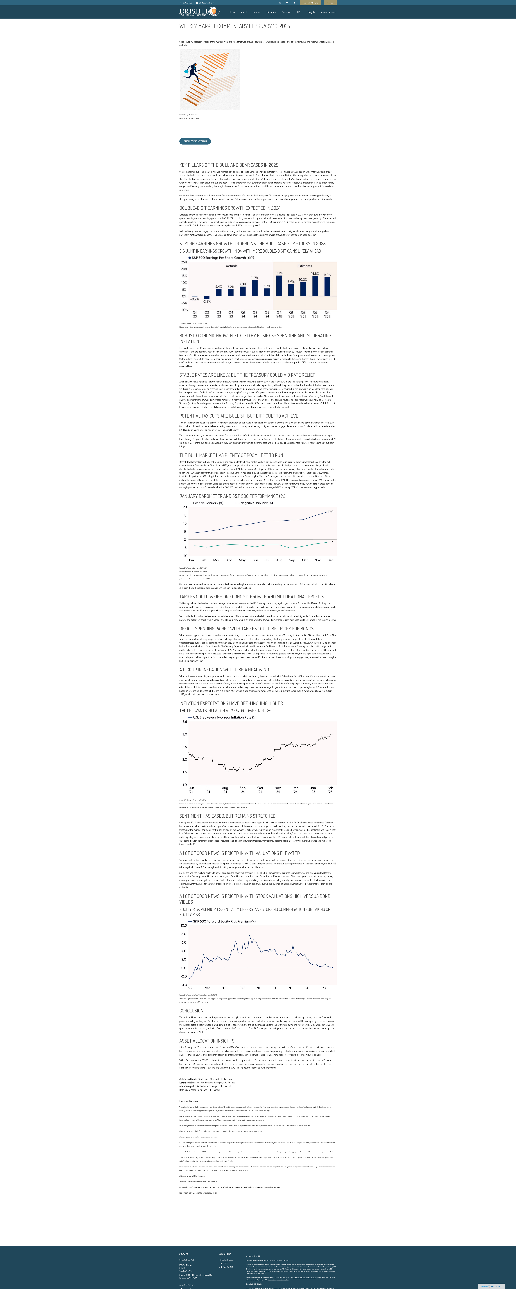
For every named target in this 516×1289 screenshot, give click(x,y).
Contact (330, 3)
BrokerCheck (285, 1260)
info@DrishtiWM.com (206, 3)
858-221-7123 (187, 3)
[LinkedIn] (280, 2)
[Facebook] (294, 2)
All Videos (223, 1263)
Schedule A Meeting (311, 3)
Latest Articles (226, 1260)
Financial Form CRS (254, 1256)
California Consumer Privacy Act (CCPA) (304, 1278)
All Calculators (226, 1267)
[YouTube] (287, 2)
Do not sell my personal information (278, 1280)
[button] (232, 12)
